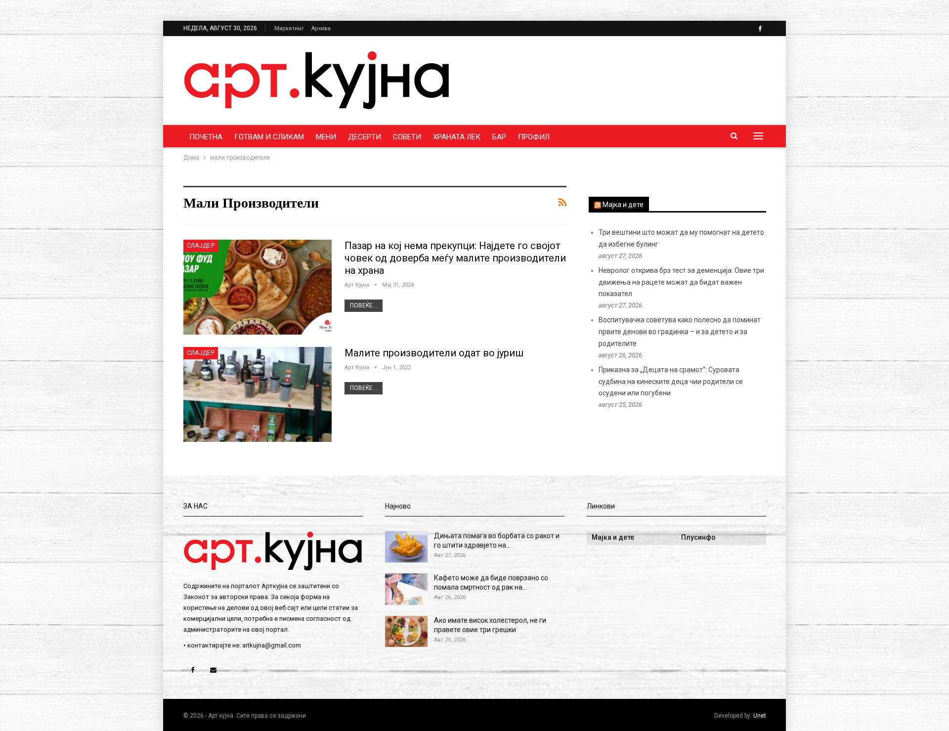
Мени (326, 136)
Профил (534, 136)
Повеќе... (363, 305)
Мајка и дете (623, 205)
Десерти (364, 136)
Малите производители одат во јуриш (434, 353)
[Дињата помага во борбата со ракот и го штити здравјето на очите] (406, 547)
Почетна (205, 136)
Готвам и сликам (269, 136)
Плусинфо (698, 537)
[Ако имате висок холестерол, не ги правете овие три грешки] (406, 631)
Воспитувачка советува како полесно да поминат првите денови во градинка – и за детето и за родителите (680, 331)
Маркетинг (289, 28)
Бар (499, 136)
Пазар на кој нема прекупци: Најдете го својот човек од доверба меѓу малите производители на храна (455, 258)
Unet (759, 715)
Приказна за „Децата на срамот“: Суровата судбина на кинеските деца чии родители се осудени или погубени (671, 381)
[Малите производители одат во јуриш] (257, 394)
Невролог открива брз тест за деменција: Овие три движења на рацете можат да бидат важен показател (681, 282)
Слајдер (201, 245)
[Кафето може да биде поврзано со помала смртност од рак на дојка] (406, 589)
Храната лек (456, 136)
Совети (407, 136)
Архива (321, 28)
